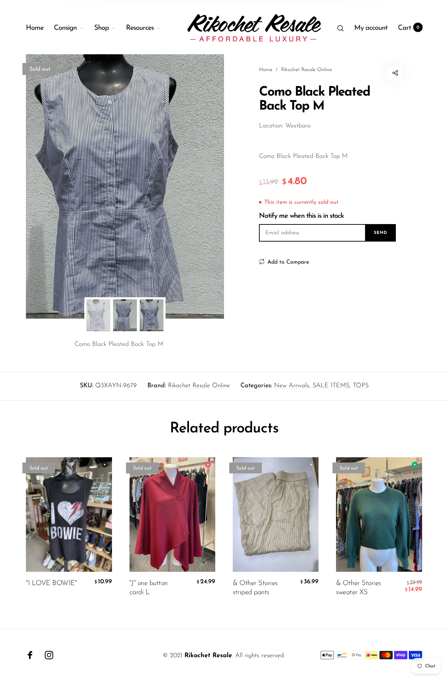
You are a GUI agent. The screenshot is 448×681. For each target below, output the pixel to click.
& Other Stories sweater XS (358, 588)
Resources (140, 28)
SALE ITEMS (331, 386)
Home (34, 28)
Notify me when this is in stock (301, 216)
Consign (65, 28)
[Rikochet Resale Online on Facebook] (30, 655)
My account (370, 28)
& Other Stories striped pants (255, 588)
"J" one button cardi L (149, 588)
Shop (101, 28)
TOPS (361, 386)
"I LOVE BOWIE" (51, 583)
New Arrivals (291, 386)
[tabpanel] (125, 186)
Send (380, 233)
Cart (408, 28)
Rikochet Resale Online (199, 386)
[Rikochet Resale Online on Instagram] (49, 655)
